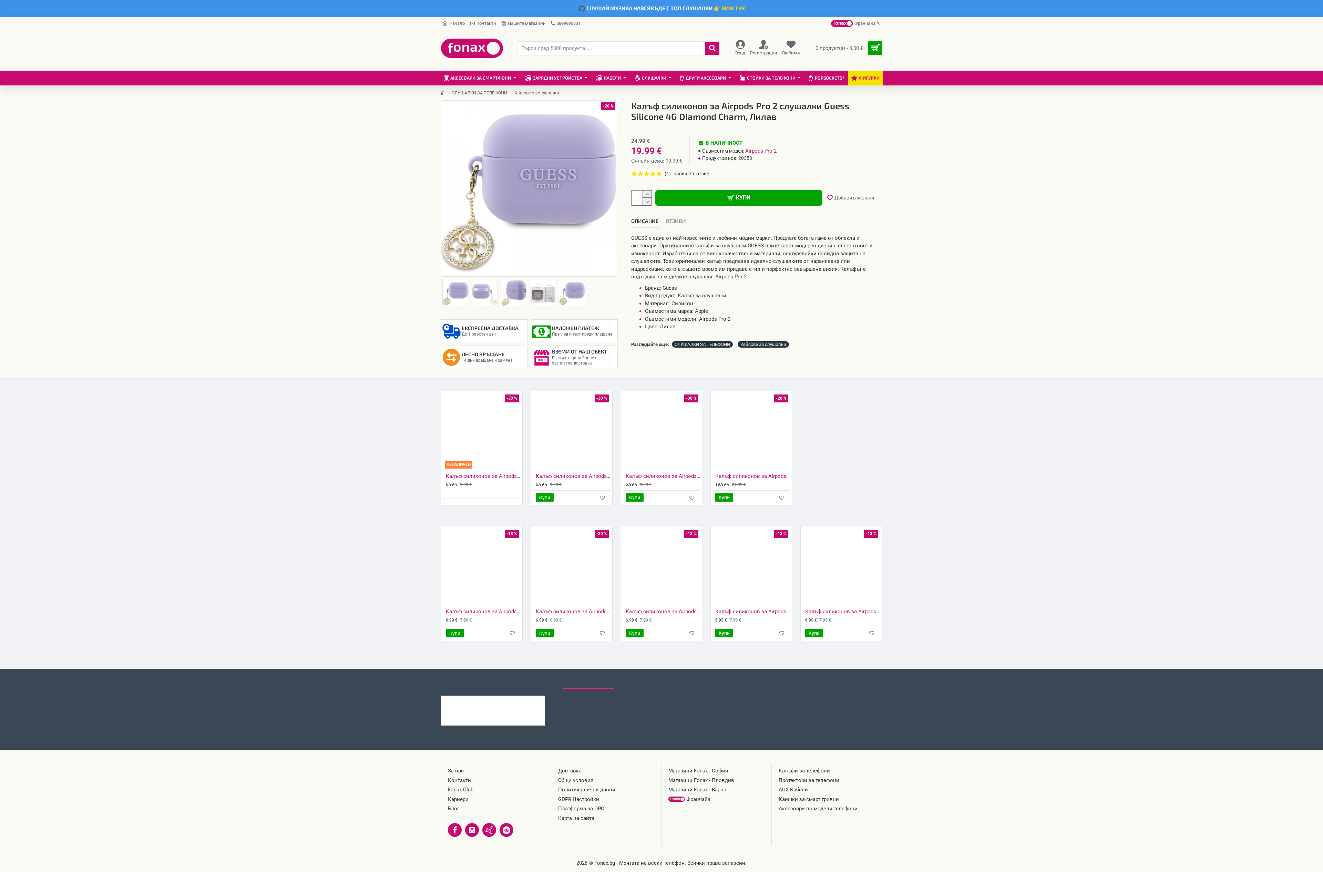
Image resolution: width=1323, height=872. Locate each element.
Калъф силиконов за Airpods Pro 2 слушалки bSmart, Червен (573, 476)
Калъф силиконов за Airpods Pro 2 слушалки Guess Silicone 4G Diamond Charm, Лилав (506, 701)
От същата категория (526, 682)
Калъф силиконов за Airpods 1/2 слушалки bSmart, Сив (752, 611)
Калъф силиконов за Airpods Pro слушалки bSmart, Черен (573, 611)
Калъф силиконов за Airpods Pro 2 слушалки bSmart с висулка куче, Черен (663, 476)
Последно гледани (588, 682)
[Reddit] (506, 830)
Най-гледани (639, 682)
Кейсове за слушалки (763, 344)
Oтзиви (676, 221)
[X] (489, 830)
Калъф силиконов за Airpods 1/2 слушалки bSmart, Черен (483, 611)
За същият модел (465, 682)
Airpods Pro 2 (761, 151)
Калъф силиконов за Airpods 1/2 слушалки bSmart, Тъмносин (842, 611)
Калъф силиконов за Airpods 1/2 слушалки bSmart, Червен (663, 611)
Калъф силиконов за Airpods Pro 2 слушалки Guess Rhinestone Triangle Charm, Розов (752, 476)
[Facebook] (455, 830)
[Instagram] (472, 830)
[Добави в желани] (602, 497)
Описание (645, 221)
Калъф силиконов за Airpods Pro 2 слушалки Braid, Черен (483, 476)
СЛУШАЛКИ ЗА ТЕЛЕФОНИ (479, 92)
